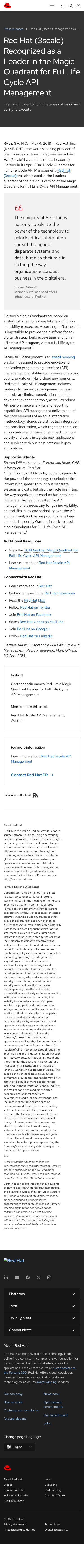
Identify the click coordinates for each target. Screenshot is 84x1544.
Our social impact (55, 1415)
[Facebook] (27, 1279)
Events (8, 1485)
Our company (13, 1394)
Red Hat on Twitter (35, 607)
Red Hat (45, 586)
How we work (13, 1402)
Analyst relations (15, 1419)
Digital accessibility (56, 1529)
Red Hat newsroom (60, 593)
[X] (38, 1279)
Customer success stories (21, 1410)
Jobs (47, 1423)
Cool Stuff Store (55, 1495)
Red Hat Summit (14, 1501)
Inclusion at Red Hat (16, 1495)
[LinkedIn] (6, 1279)
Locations (51, 1485)
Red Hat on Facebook (34, 614)
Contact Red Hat (14, 1490)
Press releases (14, 29)
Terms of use (52, 1524)
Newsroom (51, 1394)
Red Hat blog (34, 600)
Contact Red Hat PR (29, 774)
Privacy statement (15, 1524)
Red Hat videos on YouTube (41, 621)
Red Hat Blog (53, 1490)
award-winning (63, 357)
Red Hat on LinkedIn (36, 636)
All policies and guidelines (19, 1529)
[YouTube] (17, 1279)
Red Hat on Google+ (33, 629)
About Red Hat (13, 1479)
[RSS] (35, 795)
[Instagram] (49, 1279)
